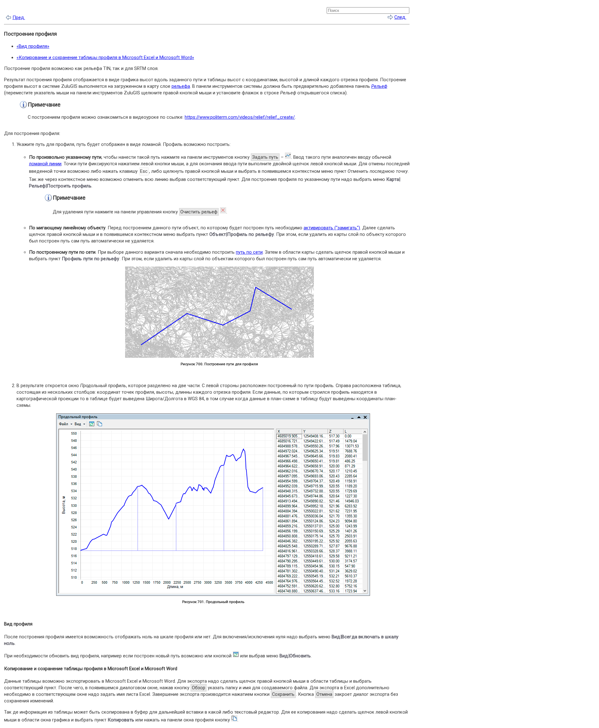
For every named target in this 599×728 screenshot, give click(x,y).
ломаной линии (45, 164)
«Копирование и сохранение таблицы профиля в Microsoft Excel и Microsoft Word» (105, 57)
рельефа (181, 86)
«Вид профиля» (33, 46)
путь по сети (249, 252)
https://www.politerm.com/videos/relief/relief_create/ (240, 117)
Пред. (18, 17)
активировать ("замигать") (332, 228)
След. (400, 17)
